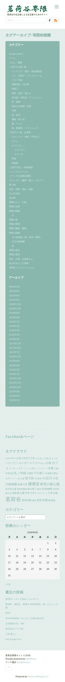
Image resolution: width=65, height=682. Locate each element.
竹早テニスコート (39, 493)
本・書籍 (16, 102)
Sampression (23, 662)
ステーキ (18, 154)
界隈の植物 (14, 233)
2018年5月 (14, 330)
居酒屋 (15, 163)
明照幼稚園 (22, 489)
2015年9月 (14, 391)
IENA (7, 613)
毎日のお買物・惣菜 (21, 106)
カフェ (15, 141)
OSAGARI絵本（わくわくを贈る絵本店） (25, 618)
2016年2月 (14, 370)
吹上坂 (21, 478)
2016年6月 (14, 365)
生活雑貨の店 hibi (14, 623)
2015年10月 (15, 387)
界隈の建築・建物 (17, 228)
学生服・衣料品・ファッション (27, 97)
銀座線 (51, 500)
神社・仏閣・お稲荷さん (21, 259)
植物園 (48, 488)
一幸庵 (49, 468)
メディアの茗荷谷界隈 (20, 176)
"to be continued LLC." (39, 676)
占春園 (48, 473)
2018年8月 (14, 317)
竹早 (27, 493)
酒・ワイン (17, 123)
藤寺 (34, 500)
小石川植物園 (18, 241)
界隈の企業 (14, 206)
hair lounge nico (13, 639)
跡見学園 (42, 500)
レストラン (17, 145)
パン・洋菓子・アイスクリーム (27, 75)
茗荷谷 (13, 499)
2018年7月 (14, 322)
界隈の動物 (14, 211)
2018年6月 (14, 326)
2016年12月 (15, 356)
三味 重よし (11, 634)
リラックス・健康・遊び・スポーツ (26, 180)
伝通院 (30, 473)
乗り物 (12, 184)
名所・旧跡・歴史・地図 (21, 189)
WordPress (31, 659)
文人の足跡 (14, 193)
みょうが (53, 458)
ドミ (25, 468)
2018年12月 (15, 304)
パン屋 (31, 468)
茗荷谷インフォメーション (22, 267)
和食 (14, 158)
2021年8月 (14, 291)
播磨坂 (34, 484)
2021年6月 (14, 295)
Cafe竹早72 (10, 458)
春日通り (32, 489)
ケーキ (12, 468)
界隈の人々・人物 (17, 202)
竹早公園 (53, 493)
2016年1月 (14, 374)
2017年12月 (15, 343)
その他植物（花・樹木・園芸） (27, 237)
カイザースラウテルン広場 (35, 463)
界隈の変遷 (14, 224)
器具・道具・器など (21, 93)
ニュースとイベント (19, 171)
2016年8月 (14, 361)
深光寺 (56, 489)
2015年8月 (14, 396)
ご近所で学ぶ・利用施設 (21, 167)
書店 (39, 489)
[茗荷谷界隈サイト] (27, 10)
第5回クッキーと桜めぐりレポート (22, 599)
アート (12, 58)
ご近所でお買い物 (17, 67)
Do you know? (16, 54)
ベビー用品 (17, 80)
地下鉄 (29, 478)
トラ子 (19, 468)
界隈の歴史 (14, 250)
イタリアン (19, 150)
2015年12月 (15, 378)
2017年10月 (15, 348)
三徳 (56, 468)
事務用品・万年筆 (20, 84)
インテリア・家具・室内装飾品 (27, 71)
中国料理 (9, 473)
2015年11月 (15, 382)
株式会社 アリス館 (14, 629)
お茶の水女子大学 (25, 458)
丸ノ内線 (20, 473)
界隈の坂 (13, 219)
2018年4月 (14, 335)
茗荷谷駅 (27, 500)
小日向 (38, 478)
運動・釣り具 (18, 119)
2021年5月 (14, 300)
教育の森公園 (50, 484)
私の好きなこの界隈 (19, 263)
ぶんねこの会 (42, 458)
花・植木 (16, 115)
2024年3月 (14, 287)
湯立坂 (8, 493)
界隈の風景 (14, 254)
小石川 (47, 478)
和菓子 (15, 88)
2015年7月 (14, 400)
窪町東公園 (18, 493)
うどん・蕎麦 (15, 62)
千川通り (39, 473)
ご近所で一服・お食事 (20, 132)
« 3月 (8, 584)
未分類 (12, 198)
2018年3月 (14, 339)
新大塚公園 (10, 489)
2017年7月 (14, 352)
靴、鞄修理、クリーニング (25, 128)
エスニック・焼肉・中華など (26, 136)
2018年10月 (15, 308)
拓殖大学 (23, 484)
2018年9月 (14, 313)
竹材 (14, 110)
